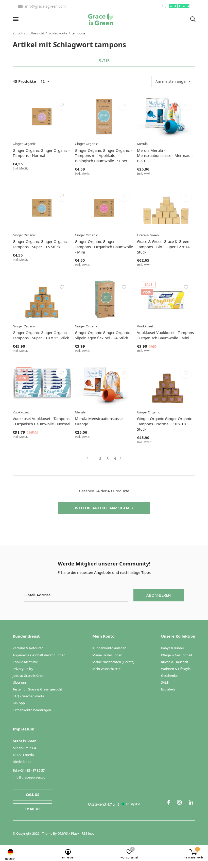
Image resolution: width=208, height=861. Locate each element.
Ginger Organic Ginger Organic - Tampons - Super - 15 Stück (41, 244)
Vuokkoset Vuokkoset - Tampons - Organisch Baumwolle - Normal (41, 421)
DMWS (63, 833)
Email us (32, 809)
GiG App (19, 703)
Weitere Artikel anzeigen (102, 507)
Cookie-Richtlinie (25, 662)
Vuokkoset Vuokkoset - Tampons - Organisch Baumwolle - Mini (165, 335)
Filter (104, 60)
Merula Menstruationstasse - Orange (100, 421)
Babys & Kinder (172, 648)
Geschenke (169, 675)
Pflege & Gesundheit (176, 655)
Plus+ (75, 833)
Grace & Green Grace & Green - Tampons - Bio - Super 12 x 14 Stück (164, 247)
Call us (32, 794)
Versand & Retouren (28, 648)
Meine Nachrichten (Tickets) (113, 662)
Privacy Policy (23, 668)
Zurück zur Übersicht (28, 33)
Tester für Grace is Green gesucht (37, 689)
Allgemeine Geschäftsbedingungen (39, 655)
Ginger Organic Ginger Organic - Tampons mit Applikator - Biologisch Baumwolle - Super (103, 155)
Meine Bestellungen (107, 655)
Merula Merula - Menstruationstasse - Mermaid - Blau (165, 155)
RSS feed (88, 833)
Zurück (87, 458)
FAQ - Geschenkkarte (28, 696)
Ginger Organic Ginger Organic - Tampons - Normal (41, 153)
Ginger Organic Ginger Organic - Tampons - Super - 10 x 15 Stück (41, 335)
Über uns (20, 682)
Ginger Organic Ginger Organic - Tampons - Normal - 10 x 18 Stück (165, 424)
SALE (164, 682)
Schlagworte (57, 33)
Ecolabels (168, 689)
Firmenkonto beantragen (32, 710)
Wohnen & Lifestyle (175, 668)
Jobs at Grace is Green (29, 675)
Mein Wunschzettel (106, 668)
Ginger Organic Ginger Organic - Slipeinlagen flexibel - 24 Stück (103, 335)
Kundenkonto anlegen (109, 648)
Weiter (121, 458)
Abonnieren (158, 595)
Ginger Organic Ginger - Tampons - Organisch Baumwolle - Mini (104, 247)
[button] (16, 19)
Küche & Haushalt (174, 662)
